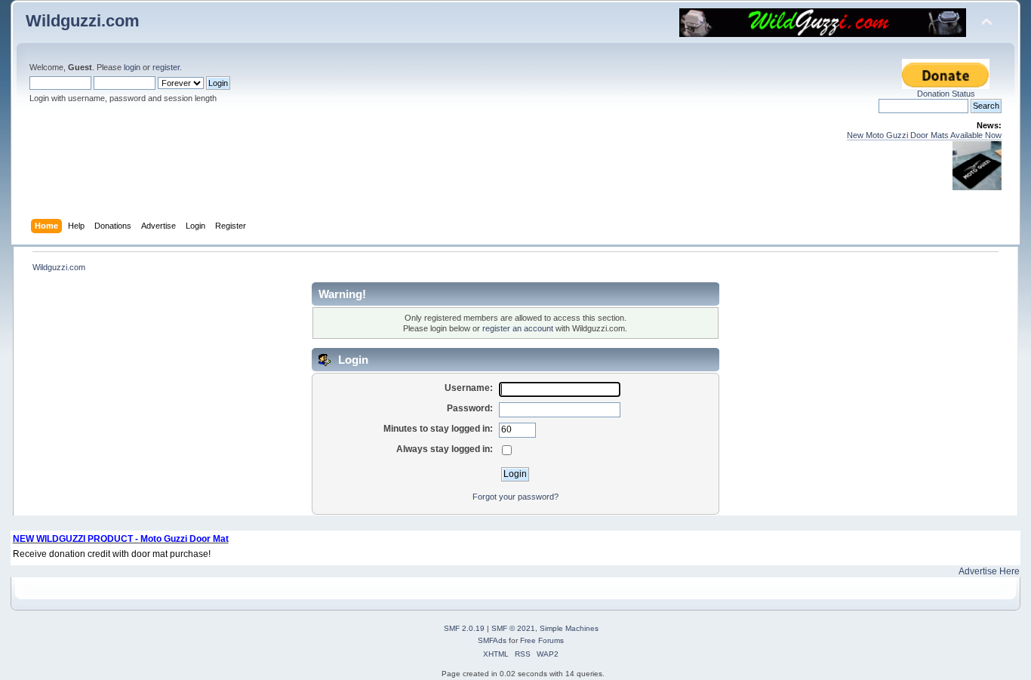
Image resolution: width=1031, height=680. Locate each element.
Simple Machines (569, 628)
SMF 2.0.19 (464, 628)
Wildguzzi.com (83, 20)
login (132, 67)
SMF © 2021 (513, 628)
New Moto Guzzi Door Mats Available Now (924, 135)
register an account (517, 328)
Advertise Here (989, 571)
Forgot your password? (515, 496)
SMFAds (492, 640)
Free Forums (542, 640)
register (166, 67)
